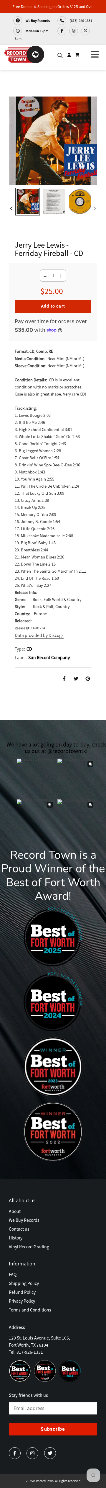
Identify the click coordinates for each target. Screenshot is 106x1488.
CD (29, 649)
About (15, 1211)
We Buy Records (37, 20)
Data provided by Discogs (39, 635)
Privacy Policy (22, 1301)
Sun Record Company (49, 657)
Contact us (19, 1229)
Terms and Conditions (30, 1310)
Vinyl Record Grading (29, 1246)
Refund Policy (22, 1292)
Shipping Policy (24, 1283)
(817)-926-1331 (80, 20)
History (15, 1238)
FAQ (12, 1274)
